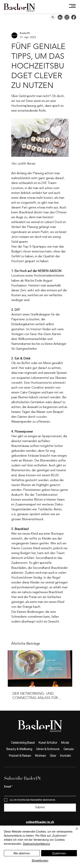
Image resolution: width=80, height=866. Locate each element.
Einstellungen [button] (40, 860)
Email (8, 786)
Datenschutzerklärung (36, 844)
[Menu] (72, 6)
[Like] (53, 17)
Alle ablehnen (21, 853)
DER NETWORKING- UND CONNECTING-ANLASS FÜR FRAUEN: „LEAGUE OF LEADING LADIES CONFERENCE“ (38, 695)
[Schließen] (74, 831)
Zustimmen (59, 853)
